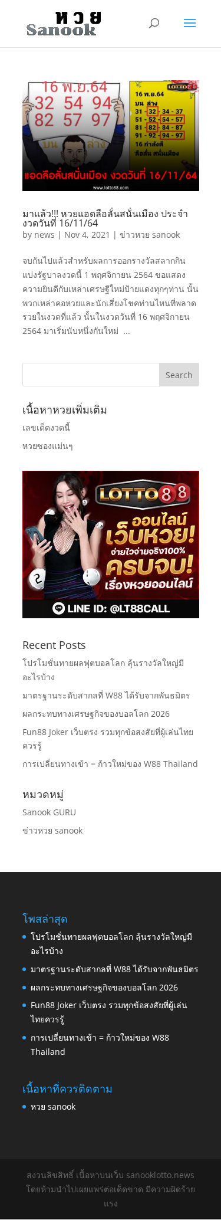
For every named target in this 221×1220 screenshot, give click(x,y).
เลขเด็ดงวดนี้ (46, 427)
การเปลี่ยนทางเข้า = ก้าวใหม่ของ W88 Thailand (110, 763)
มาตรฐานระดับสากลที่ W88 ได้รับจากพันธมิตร (106, 695)
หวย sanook (53, 1106)
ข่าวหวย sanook (150, 234)
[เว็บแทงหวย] (110, 615)
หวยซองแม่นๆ (47, 445)
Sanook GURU (49, 812)
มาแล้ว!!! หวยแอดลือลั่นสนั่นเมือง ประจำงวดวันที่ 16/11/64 (105, 218)
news (44, 234)
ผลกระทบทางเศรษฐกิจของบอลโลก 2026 (96, 713)
